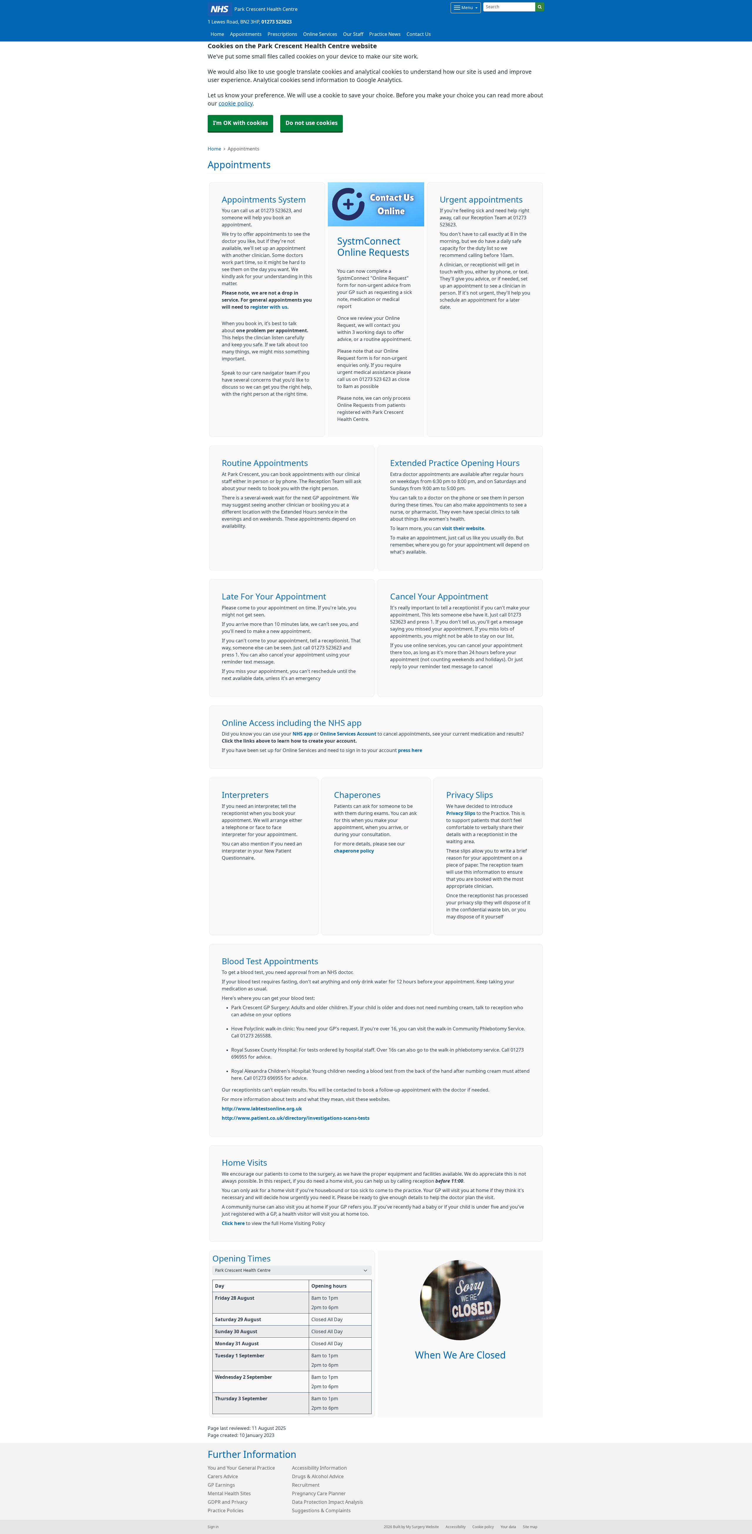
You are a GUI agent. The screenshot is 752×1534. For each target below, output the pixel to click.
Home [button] (217, 34)
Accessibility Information (319, 1468)
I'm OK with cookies (240, 123)
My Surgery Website (422, 1527)
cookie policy (236, 103)
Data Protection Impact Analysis (327, 1502)
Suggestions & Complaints (321, 1510)
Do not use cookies (312, 123)
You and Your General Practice (241, 1468)
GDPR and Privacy (227, 1502)
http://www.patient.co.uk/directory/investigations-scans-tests (296, 1118)
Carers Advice (223, 1476)
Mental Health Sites (229, 1493)
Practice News (385, 34)
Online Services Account (348, 733)
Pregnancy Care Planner (319, 1493)
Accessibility (456, 1527)
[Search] (539, 6)
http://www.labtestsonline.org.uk (262, 1108)
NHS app (303, 733)
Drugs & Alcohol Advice (318, 1476)
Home (214, 148)
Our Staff (353, 34)
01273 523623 (276, 21)
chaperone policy (354, 850)
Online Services (320, 34)
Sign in (213, 1527)
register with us (268, 307)
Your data (508, 1527)
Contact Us (419, 34)
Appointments (246, 34)
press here (410, 750)
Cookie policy (483, 1527)
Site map (530, 1527)
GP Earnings (221, 1485)
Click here (233, 1223)
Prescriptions (282, 34)
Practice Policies (226, 1510)
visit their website (463, 528)
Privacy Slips (460, 813)
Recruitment (306, 1485)
